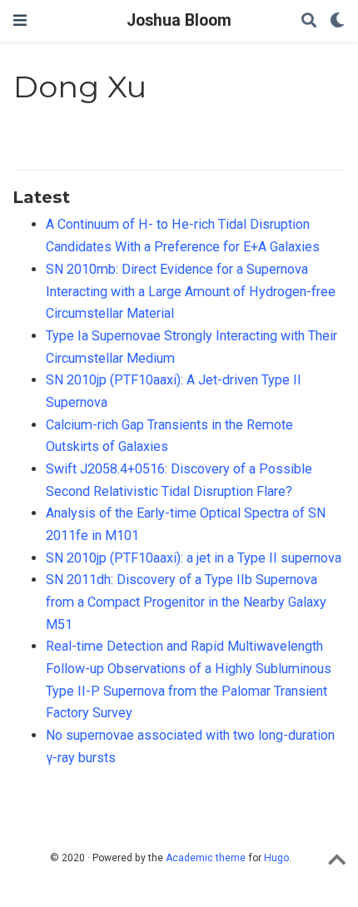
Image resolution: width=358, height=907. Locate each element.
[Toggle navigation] (20, 20)
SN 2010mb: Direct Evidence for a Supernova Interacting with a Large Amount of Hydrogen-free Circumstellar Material (191, 291)
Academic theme (206, 858)
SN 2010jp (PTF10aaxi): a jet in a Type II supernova (193, 558)
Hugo (276, 858)
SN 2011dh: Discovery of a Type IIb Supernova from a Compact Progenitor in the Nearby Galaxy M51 (186, 602)
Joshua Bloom (179, 20)
